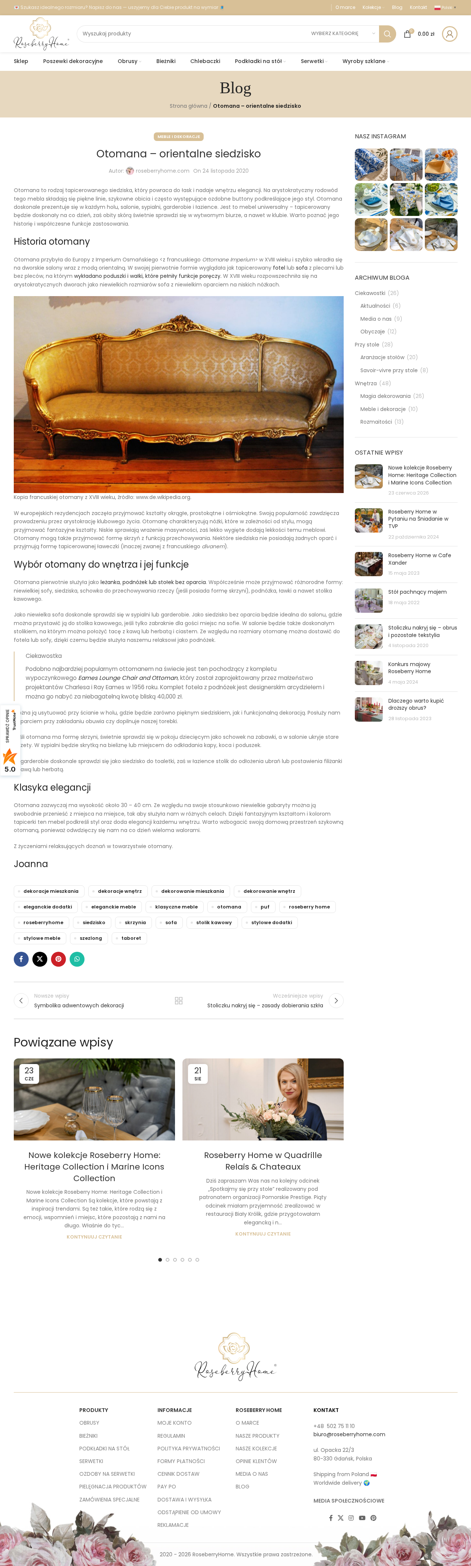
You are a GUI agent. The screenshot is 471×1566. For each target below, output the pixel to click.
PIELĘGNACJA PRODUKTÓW (113, 1486)
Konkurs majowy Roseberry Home (409, 667)
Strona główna (188, 106)
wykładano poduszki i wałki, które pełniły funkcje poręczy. (148, 276)
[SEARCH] (387, 34)
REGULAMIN (171, 1436)
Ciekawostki (370, 293)
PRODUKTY (93, 1410)
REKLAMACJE (173, 1525)
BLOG (242, 1486)
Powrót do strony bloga (179, 1000)
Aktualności (375, 306)
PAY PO (166, 1486)
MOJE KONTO (174, 1423)
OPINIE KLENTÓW (256, 1461)
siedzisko (94, 922)
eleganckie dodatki (47, 907)
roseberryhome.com (163, 171)
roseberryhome (43, 922)
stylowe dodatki (271, 922)
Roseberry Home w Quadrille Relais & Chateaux (263, 1161)
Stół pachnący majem (417, 592)
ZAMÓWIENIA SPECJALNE (109, 1499)
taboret (131, 938)
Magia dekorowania (385, 396)
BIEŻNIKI (88, 1436)
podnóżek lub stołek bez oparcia (164, 582)
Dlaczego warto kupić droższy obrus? (416, 704)
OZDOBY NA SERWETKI (107, 1474)
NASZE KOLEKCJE (256, 1448)
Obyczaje (372, 331)
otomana (229, 907)
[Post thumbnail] (369, 480)
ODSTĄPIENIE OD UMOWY (189, 1512)
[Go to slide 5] (190, 1260)
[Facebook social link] (21, 959)
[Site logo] (41, 33)
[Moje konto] (449, 33)
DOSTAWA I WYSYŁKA (184, 1499)
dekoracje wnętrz (120, 891)
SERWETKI (91, 1461)
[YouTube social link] (362, 1518)
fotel (280, 268)
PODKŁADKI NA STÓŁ (104, 1448)
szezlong (91, 938)
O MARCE (247, 1423)
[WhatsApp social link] (77, 959)
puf (265, 907)
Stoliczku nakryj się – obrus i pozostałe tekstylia (422, 631)
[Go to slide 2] (167, 1260)
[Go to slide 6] (197, 1260)
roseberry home (309, 907)
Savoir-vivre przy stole (389, 370)
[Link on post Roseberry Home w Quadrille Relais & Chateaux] (263, 1099)
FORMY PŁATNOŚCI (181, 1461)
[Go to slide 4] (182, 1260)
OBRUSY (89, 1423)
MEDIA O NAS (252, 1474)
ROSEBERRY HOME (259, 1410)
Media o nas (376, 319)
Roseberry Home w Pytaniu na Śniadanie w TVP (418, 519)
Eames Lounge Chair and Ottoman (128, 678)
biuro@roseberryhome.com (349, 1434)
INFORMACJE (174, 1410)
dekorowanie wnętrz (269, 891)
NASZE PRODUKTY (258, 1436)
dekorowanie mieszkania (192, 891)
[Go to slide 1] (160, 1260)
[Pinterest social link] (58, 959)
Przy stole (367, 344)
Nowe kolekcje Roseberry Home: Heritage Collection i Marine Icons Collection (94, 1166)
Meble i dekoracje (178, 136)
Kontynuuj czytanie (94, 1237)
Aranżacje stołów (382, 357)
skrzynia (135, 922)
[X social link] (39, 959)
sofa (302, 268)
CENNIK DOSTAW (178, 1474)
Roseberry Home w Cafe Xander (419, 559)
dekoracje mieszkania (51, 891)
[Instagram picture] (371, 164)
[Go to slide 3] (175, 1260)
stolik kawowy (214, 922)
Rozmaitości (376, 422)
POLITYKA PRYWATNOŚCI (188, 1448)
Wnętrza (366, 383)
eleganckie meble (113, 907)
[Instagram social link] (351, 1518)
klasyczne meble (176, 907)
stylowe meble (41, 938)
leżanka (110, 582)
